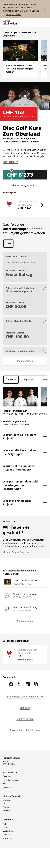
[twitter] (19, 684)
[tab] (8, 243)
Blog (5, 783)
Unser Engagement (11, 780)
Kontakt (6, 811)
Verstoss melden (25, 719)
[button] (43, 22)
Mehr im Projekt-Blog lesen (16, 552)
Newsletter (7, 787)
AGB (5, 827)
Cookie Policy (8, 831)
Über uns (7, 776)
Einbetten (25, 708)
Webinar (6, 800)
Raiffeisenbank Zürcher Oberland (21, 141)
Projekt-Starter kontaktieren (25, 730)
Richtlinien (7, 824)
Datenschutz (8, 834)
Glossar (6, 807)
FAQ (5, 804)
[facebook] (11, 684)
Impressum (7, 838)
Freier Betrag (19, 274)
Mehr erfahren (13, 14)
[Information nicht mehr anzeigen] (44, 9)
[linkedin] (28, 684)
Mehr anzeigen (25, 361)
